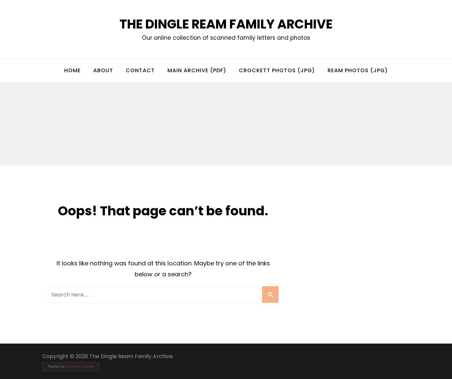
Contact (140, 70)
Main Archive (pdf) (196, 70)
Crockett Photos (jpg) (277, 70)
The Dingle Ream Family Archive (226, 24)
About (103, 70)
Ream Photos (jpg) (358, 70)
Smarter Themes (80, 366)
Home (72, 70)
